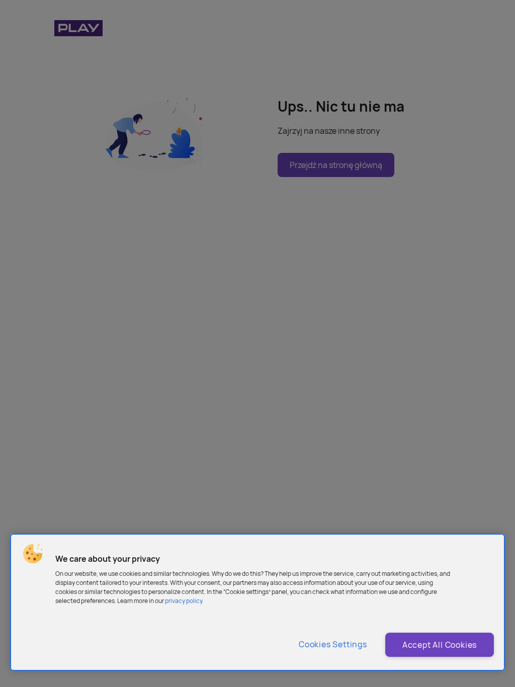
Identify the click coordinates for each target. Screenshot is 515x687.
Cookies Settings (333, 644)
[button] (33, 554)
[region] (257, 602)
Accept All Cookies (439, 644)
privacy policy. (184, 600)
